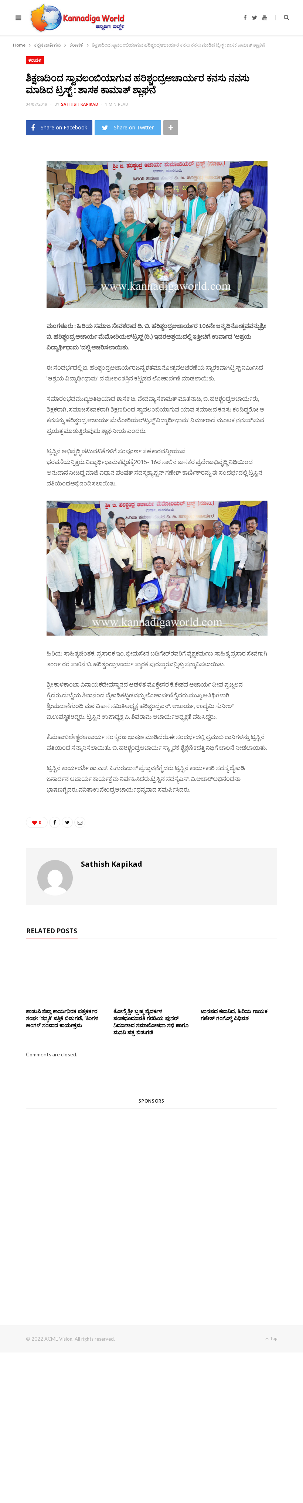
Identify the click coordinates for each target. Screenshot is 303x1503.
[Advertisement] (151, 1203)
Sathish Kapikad (79, 104)
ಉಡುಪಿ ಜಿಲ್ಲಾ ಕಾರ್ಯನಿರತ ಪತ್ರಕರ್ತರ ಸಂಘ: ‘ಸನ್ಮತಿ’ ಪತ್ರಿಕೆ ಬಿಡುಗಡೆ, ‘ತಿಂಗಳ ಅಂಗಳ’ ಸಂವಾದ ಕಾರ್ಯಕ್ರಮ (62, 1018)
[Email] (22, 216)
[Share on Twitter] (22, 197)
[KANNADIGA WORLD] (77, 17)
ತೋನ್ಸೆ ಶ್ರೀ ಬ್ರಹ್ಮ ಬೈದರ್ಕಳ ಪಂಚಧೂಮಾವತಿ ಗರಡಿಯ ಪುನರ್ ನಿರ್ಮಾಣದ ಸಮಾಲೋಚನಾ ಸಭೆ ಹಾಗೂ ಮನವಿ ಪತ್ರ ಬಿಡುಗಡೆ (150, 1022)
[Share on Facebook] (22, 178)
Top (273, 1338)
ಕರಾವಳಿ (34, 60)
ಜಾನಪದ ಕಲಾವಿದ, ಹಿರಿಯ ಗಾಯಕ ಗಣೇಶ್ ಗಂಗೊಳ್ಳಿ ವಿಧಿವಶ (234, 1015)
